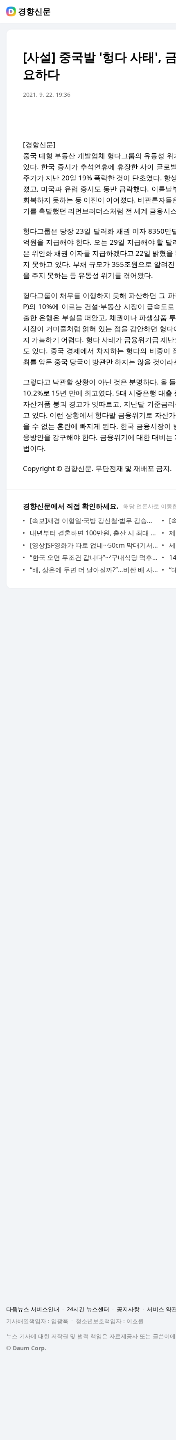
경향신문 (34, 11)
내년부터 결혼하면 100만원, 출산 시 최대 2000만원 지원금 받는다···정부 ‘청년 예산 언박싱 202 (94, 532)
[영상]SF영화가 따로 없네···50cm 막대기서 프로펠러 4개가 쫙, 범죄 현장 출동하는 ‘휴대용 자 (94, 545)
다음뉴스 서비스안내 (32, 1309)
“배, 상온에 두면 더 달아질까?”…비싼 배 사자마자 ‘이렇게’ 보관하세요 (94, 569)
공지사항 (128, 1309)
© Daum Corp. (26, 1347)
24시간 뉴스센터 (88, 1309)
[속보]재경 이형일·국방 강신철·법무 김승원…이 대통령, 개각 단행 (94, 520)
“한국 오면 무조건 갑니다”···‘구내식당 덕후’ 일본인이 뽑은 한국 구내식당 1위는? (94, 557)
